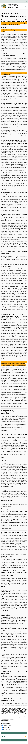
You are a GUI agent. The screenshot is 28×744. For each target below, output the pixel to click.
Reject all (4, 736)
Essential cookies (6, 723)
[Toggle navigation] (25, 6)
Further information (5, 720)
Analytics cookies (6, 727)
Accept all (4, 740)
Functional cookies (7, 725)
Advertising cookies (7, 729)
